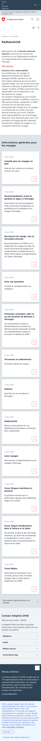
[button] (37, 667)
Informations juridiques (15, 727)
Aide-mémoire (7, 66)
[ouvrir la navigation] (37, 19)
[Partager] (38, 27)
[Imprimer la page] (33, 27)
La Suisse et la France (15, 19)
